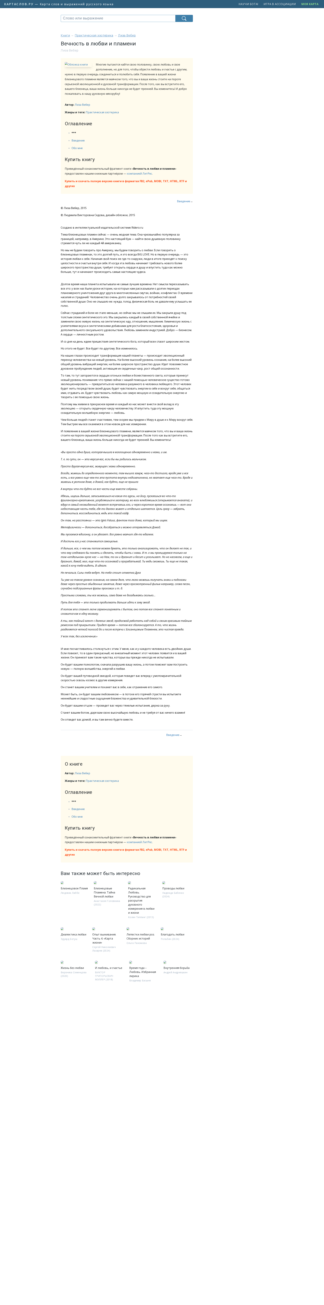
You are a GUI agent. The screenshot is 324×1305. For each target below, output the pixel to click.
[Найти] (184, 18)
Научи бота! (248, 4)
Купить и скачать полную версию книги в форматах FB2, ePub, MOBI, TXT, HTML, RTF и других (126, 183)
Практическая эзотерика (102, 112)
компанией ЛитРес (139, 173)
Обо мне (77, 148)
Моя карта (310, 4)
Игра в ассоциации (280, 4)
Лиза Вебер (82, 105)
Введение (78, 140)
